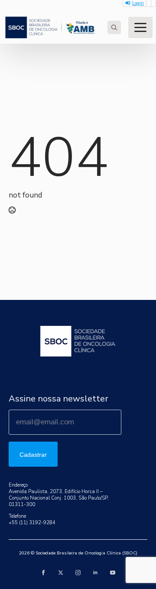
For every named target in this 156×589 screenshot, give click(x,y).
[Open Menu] (140, 27)
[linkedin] (95, 573)
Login (138, 3)
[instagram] (78, 573)
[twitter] (61, 573)
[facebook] (43, 573)
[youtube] (113, 573)
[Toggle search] (114, 27)
